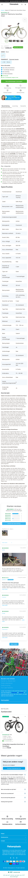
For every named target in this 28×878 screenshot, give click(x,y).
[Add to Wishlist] (25, 716)
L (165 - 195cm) (6, 62)
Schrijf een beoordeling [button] (14, 523)
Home (2, 10)
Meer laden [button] (14, 644)
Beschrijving (6, 106)
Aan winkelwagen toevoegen (14, 81)
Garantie (23, 106)
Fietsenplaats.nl (11, 867)
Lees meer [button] (5, 589)
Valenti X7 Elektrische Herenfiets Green (15, 10)
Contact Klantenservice (14, 768)
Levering (15, 106)
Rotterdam (14, 692)
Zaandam (21, 692)
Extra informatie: (5, 65)
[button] (22, 4)
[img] (5, 548)
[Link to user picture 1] (14, 559)
